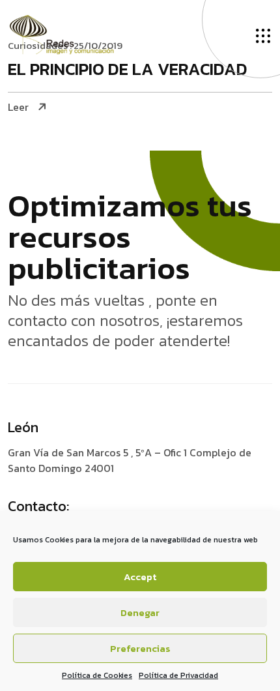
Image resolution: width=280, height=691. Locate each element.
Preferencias (140, 648)
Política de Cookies (97, 675)
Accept (140, 576)
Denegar (140, 612)
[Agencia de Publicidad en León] (74, 33)
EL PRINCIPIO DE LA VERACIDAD (127, 70)
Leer (18, 107)
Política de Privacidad (178, 675)
